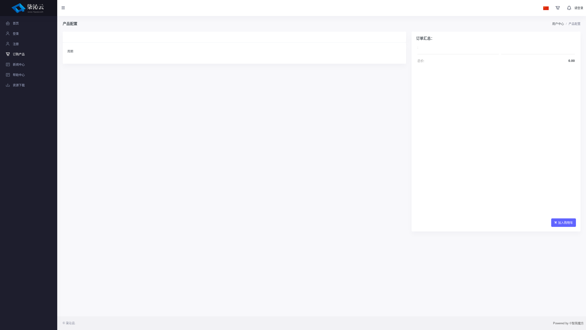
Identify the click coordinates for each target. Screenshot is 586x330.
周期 (70, 51)
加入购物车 (565, 222)
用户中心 (558, 23)
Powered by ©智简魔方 (568, 323)
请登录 (578, 8)
